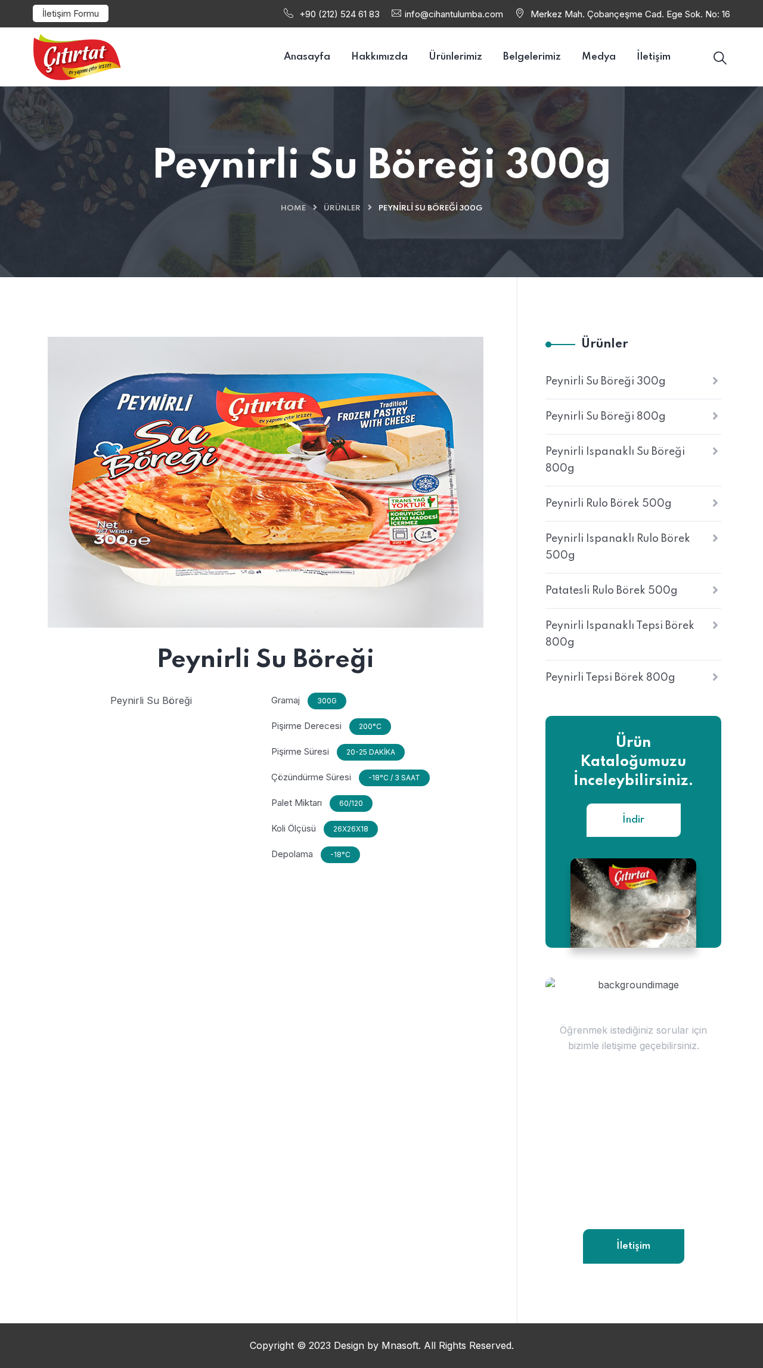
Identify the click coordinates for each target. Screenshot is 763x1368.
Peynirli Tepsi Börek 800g (610, 677)
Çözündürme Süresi (311, 777)
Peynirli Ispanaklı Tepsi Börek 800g (619, 634)
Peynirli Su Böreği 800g (605, 416)
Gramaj (285, 700)
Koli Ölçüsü (293, 828)
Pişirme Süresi (300, 751)
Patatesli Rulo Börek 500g (611, 590)
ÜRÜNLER (342, 208)
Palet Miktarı (296, 802)
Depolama (292, 854)
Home (293, 208)
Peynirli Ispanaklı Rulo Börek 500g (617, 547)
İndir (633, 820)
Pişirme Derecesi (306, 725)
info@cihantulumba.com (454, 14)
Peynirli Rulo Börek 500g (608, 503)
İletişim (633, 1246)
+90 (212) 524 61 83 (339, 14)
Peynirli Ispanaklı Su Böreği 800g (615, 460)
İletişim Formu (70, 13)
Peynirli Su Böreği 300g (605, 381)
